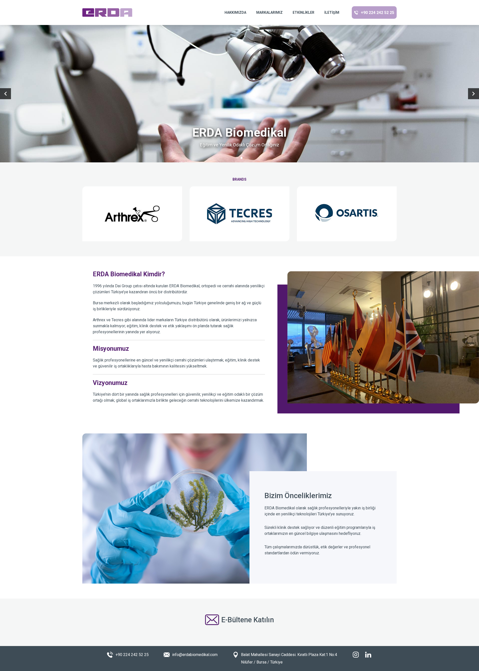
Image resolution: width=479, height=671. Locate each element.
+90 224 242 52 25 (377, 12)
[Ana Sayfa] (107, 12)
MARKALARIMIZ (269, 12)
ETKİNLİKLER (303, 12)
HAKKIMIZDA (235, 12)
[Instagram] (355, 655)
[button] (238, 158)
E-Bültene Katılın (247, 620)
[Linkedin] (368, 655)
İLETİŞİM (331, 12)
